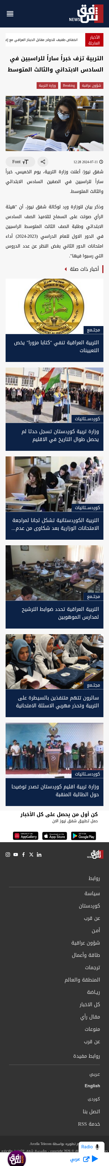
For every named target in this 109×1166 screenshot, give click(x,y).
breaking (69, 85)
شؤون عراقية (91, 85)
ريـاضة (93, 992)
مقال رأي (90, 1017)
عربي (94, 1074)
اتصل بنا (91, 1111)
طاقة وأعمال (86, 955)
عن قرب (92, 918)
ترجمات (92, 967)
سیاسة (92, 893)
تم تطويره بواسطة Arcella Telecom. (54, 1144)
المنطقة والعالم (82, 980)
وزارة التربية (47, 85)
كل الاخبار (90, 1004)
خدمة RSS (89, 1124)
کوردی (94, 1099)
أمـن (96, 930)
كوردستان (89, 906)
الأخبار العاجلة (94, 40)
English (92, 1087)
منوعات (92, 1029)
